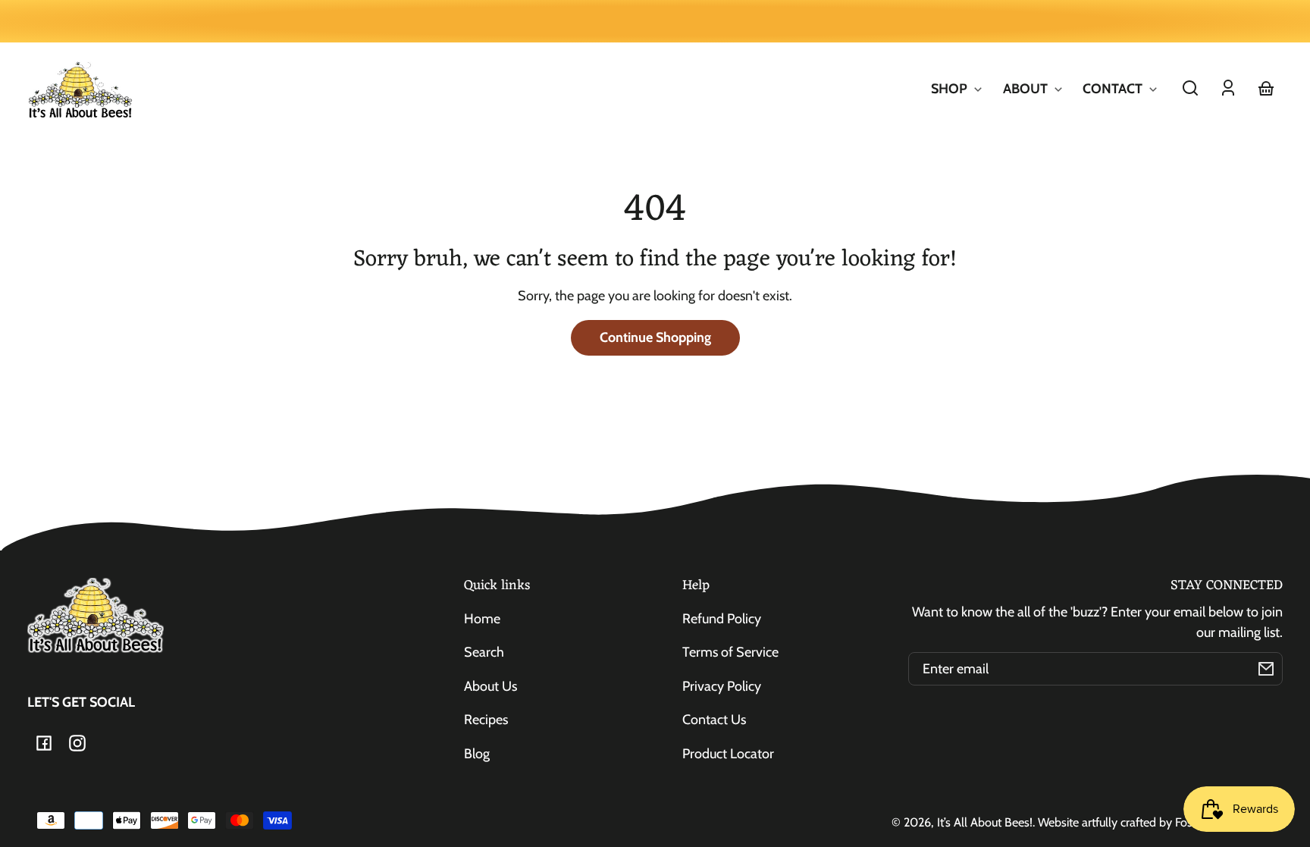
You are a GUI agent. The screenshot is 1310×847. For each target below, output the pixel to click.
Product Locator (728, 753)
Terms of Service (730, 652)
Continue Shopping (655, 337)
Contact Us (714, 719)
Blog (477, 753)
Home (482, 618)
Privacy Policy (721, 686)
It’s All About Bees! (985, 822)
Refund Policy (721, 618)
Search (484, 652)
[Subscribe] (1266, 668)
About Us (490, 686)
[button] (1190, 88)
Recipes (486, 719)
